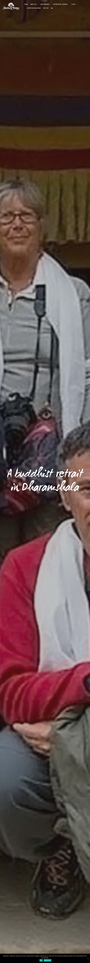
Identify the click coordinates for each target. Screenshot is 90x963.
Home (26, 4)
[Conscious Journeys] (11, 6)
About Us (33, 4)
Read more (47, 960)
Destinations (44, 4)
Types (73, 4)
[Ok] (88, 958)
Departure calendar (34, 8)
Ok (41, 960)
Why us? (46, 8)
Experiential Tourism (60, 4)
